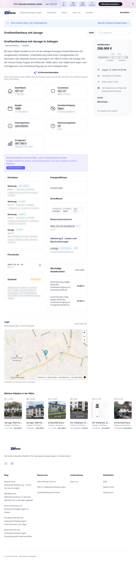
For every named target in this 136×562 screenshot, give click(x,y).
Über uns (76, 12)
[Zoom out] (84, 336)
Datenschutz (108, 487)
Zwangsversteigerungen (31, 12)
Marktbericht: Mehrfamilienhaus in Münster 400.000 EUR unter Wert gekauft (18, 496)
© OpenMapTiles (63, 377)
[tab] (10, 416)
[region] (13, 410)
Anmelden (126, 12)
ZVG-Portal (103, 102)
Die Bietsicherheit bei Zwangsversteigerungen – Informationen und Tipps (15, 521)
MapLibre (41, 377)
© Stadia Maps (51, 377)
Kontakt (89, 12)
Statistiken (51, 12)
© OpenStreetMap (76, 377)
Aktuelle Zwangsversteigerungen (114, 23)
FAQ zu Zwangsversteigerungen (51, 487)
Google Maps (79, 324)
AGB (105, 481)
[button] (46, 353)
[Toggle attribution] (84, 377)
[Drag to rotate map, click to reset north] (84, 340)
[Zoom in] (84, 332)
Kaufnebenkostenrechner (48, 492)
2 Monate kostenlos (110, 4)
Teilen (91, 32)
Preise (64, 12)
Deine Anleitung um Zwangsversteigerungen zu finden (16, 509)
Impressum (108, 492)
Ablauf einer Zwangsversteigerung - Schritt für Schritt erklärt (17, 484)
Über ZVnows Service (46, 481)
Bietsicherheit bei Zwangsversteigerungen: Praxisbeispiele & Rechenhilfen (18, 533)
